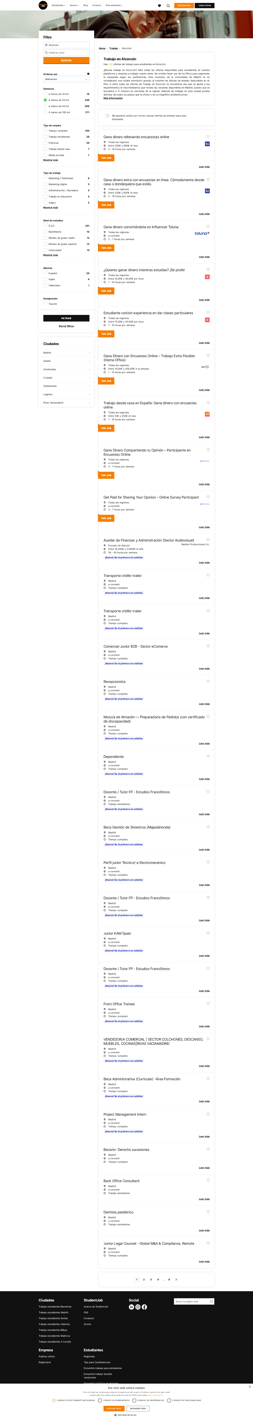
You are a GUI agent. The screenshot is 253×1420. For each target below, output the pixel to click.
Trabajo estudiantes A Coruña (55, 1341)
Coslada (47, 377)
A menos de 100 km (59, 112)
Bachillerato (55, 231)
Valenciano (54, 285)
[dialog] (126, 1402)
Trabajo (113, 48)
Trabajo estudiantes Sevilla (53, 1318)
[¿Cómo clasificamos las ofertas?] (88, 74)
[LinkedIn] (132, 1307)
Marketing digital (58, 184)
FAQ (86, 1312)
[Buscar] (168, 5)
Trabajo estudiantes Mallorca (54, 1335)
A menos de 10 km (59, 94)
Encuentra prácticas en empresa (101, 1383)
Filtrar (66, 318)
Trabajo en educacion (60, 196)
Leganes (47, 394)
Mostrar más (50, 159)
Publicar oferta (47, 1356)
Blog (85, 5)
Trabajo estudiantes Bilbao (53, 1329)
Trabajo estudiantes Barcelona (55, 1306)
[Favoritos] (159, 5)
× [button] (250, 1387)
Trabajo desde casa (59, 149)
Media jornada (56, 155)
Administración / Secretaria (63, 190)
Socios (87, 1324)
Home (102, 48)
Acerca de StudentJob (96, 1306)
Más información (113, 98)
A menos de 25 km (59, 100)
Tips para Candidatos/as (97, 1362)
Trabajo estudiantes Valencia (54, 1324)
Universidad (55, 250)
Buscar (66, 60)
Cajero (52, 202)
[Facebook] (145, 1307)
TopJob (53, 303)
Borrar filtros (66, 326)
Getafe (47, 360)
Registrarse (184, 6)
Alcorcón (126, 48)
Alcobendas (49, 369)
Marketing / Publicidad (61, 178)
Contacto (96, 5)
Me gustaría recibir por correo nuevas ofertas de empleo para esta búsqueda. (149, 117)
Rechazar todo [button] (138, 1408)
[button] (126, 1415)
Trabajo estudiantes (59, 136)
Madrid (47, 352)
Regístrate (89, 1356)
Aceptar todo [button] (114, 1408)
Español (53, 273)
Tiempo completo (58, 130)
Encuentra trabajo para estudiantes (103, 1368)
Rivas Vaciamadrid (53, 402)
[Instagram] (138, 1307)
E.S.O (51, 225)
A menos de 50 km (59, 106)
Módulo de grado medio (62, 237)
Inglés (52, 279)
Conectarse (205, 6)
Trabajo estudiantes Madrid (53, 1312)
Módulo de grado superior (63, 244)
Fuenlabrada (50, 385)
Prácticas (54, 142)
